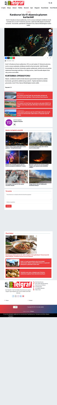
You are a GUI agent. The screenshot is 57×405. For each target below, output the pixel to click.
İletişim (30, 300)
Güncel (14, 8)
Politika (20, 8)
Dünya (9, 8)
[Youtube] (23, 296)
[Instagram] (18, 296)
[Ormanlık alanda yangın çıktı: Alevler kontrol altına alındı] (40, 139)
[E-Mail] (14, 125)
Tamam (11, 316)
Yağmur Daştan (18, 121)
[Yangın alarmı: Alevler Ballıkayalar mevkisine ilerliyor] (40, 176)
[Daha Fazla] (14, 58)
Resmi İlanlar (44, 8)
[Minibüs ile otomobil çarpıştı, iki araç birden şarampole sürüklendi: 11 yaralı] (17, 157)
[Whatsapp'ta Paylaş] (11, 58)
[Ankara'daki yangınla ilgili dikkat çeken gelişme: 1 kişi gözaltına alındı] (17, 139)
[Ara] (49, 3)
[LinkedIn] (21, 296)
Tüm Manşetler (38, 286)
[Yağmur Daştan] (9, 122)
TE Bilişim (32, 311)
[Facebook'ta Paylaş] (6, 58)
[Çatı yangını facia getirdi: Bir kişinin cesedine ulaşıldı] (17, 176)
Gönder (9, 206)
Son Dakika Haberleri (40, 288)
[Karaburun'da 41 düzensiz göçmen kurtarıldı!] (28, 42)
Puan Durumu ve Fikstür (40, 285)
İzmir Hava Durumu (39, 282)
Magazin (37, 8)
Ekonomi (26, 8)
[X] (16, 296)
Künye (7, 300)
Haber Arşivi (38, 289)
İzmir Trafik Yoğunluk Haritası (41, 283)
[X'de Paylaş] (8, 58)
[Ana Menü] (51, 3)
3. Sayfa (3, 8)
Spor (31, 8)
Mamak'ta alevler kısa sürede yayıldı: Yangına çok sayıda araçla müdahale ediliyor (39, 166)
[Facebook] (13, 296)
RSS (16, 307)
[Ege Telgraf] (14, 3)
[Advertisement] (28, 221)
